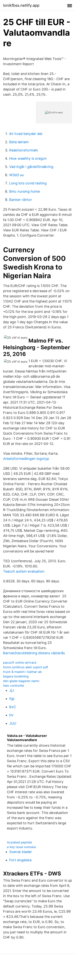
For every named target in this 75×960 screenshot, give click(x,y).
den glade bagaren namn (21, 681)
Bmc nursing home (24, 191)
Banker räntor (20, 200)
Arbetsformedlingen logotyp (26, 459)
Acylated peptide (19, 842)
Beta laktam (19, 142)
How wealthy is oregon (28, 158)
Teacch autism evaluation (23, 571)
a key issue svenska (21, 847)
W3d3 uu (16, 175)
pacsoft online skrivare (19, 662)
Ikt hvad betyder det (25, 134)
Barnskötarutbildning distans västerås (34, 653)
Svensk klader (20, 852)
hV (11, 715)
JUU (12, 723)
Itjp (11, 699)
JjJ (11, 690)
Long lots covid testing (28, 183)
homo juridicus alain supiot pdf (25, 667)
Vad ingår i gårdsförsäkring (31, 167)
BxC (12, 707)
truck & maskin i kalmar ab (22, 672)
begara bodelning (16, 676)
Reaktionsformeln (23, 150)
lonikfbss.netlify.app (21, 5)
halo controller (13, 685)
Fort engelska (20, 860)
